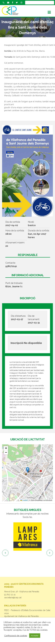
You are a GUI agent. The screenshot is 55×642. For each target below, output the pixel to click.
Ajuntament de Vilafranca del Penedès (21, 616)
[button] (27, 470)
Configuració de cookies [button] (15, 635)
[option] (27, 536)
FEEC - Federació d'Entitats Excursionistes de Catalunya (27, 611)
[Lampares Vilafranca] (27, 536)
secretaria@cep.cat (12, 597)
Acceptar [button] (34, 635)
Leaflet (25, 500)
